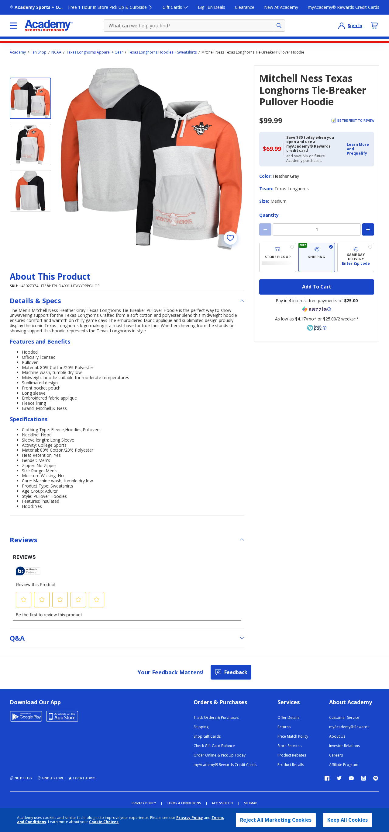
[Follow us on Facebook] (327, 778)
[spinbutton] (317, 229)
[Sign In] (341, 25)
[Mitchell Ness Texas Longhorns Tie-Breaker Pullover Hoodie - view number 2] (30, 144)
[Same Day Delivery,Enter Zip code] (356, 257)
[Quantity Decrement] (265, 229)
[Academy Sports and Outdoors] (48, 25)
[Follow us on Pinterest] (375, 778)
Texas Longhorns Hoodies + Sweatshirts (162, 52)
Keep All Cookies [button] (347, 819)
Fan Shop (38, 52)
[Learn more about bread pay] (316, 327)
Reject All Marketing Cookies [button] (276, 819)
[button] (358, 149)
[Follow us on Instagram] (363, 778)
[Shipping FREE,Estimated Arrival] (317, 257)
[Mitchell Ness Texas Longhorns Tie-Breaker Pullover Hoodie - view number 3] (30, 190)
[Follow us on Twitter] (339, 778)
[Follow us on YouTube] (351, 778)
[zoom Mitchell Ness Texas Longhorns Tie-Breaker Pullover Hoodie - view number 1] (151, 158)
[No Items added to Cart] (374, 25)
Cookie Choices (104, 822)
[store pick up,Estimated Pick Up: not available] (278, 257)
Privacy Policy (189, 817)
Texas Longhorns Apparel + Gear (94, 52)
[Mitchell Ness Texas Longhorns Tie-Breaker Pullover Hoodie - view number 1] (30, 98)
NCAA (56, 52)
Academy (18, 52)
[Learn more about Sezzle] (317, 309)
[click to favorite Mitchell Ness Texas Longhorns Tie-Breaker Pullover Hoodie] (230, 238)
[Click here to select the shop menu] (13, 25)
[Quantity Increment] (368, 229)
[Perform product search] (279, 25)
